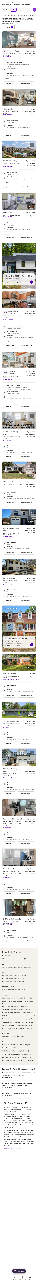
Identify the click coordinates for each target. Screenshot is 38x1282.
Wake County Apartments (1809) (13, 1036)
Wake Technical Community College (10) (15, 1051)
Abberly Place (14, 51)
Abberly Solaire (8, 109)
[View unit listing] (31, 282)
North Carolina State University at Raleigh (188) (17, 1045)
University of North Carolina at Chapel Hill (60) (17, 1054)
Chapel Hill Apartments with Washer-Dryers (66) (17, 1022)
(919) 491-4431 (7, 536)
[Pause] (33, 245)
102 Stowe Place (9, 578)
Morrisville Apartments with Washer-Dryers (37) (17, 1013)
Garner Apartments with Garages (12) (14, 975)
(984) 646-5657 (8, 584)
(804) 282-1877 (7, 924)
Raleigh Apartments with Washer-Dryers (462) (17, 998)
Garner (13, 15)
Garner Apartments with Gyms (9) (13, 978)
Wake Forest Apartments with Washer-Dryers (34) (18, 1016)
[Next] (34, 10)
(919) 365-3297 (7, 440)
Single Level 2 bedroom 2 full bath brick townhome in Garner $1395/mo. (12, 821)
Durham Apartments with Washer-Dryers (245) (17, 1019)
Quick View (10, 83)
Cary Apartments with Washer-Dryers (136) (16, 1006)
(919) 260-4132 (7, 727)
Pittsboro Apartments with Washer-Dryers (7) (17, 1028)
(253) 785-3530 (7, 114)
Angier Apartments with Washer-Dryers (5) (16, 1009)
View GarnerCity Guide (12, 1148)
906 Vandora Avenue (11, 721)
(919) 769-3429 (7, 166)
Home (4, 15)
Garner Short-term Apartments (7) (13, 990)
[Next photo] (34, 40)
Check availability (25, 83)
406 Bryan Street (9, 673)
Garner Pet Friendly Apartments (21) (13, 981)
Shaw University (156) (9, 1048)
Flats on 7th (7, 212)
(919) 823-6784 (7, 57)
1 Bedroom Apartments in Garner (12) (14, 959)
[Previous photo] (4, 40)
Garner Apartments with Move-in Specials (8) (17, 967)
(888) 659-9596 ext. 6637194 (11, 679)
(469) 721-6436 (8, 319)
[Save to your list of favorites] (32, 35)
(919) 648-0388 (8, 217)
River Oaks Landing (10, 161)
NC (8, 15)
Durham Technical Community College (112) (16, 1057)
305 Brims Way (8, 482)
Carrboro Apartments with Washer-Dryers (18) (17, 1025)
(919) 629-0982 (7, 379)
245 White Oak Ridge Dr (12, 919)
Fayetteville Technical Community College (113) (17, 1060)
